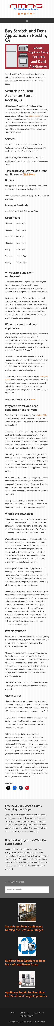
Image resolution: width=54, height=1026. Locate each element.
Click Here (28, 174)
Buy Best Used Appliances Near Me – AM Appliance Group (25, 962)
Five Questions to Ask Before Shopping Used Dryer (23, 807)
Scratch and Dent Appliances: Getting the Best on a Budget (24, 928)
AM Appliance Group (27, 6)
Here (33, 399)
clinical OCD (41, 415)
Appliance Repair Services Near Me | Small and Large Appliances (26, 994)
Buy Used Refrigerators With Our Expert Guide (26, 842)
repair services (34, 116)
